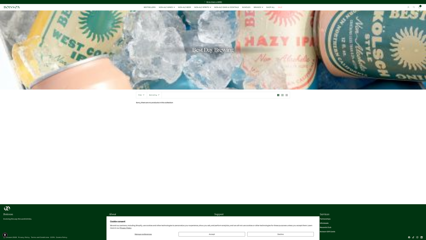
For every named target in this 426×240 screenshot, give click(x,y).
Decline (280, 234)
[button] (166, 7)
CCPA (52, 237)
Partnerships (325, 219)
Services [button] (324, 214)
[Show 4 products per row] (287, 95)
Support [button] (219, 214)
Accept (212, 234)
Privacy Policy (126, 228)
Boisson (9, 237)
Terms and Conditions (40, 237)
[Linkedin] (422, 237)
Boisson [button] (8, 214)
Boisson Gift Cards (327, 231)
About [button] (112, 214)
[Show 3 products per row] (282, 95)
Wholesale (324, 223)
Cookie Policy (61, 237)
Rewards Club (325, 227)
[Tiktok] (413, 237)
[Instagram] (417, 237)
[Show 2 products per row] (278, 95)
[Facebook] (409, 237)
